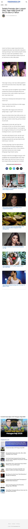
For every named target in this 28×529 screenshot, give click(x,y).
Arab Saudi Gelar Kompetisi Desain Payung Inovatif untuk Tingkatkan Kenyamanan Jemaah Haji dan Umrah (16, 459)
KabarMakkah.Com (13, 15)
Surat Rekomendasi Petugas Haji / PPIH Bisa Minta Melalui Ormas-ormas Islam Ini (16, 443)
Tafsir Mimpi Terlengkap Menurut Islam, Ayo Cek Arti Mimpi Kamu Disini (16, 491)
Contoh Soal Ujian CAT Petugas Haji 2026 (13, 416)
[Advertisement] (14, 32)
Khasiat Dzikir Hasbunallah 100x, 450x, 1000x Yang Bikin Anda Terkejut (16, 453)
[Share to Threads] (17, 168)
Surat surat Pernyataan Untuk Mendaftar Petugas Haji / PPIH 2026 (15, 485)
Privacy (18, 523)
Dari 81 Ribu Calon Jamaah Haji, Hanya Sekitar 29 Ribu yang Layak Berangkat (16, 464)
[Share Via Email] (21, 168)
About (9, 523)
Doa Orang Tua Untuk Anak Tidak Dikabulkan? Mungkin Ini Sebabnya (16, 475)
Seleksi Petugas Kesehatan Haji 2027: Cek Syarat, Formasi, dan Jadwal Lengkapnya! (15, 469)
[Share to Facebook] (7, 168)
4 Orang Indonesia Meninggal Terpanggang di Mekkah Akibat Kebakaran (16, 480)
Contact (13, 523)
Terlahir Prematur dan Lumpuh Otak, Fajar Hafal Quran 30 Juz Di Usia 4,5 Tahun (14, 10)
